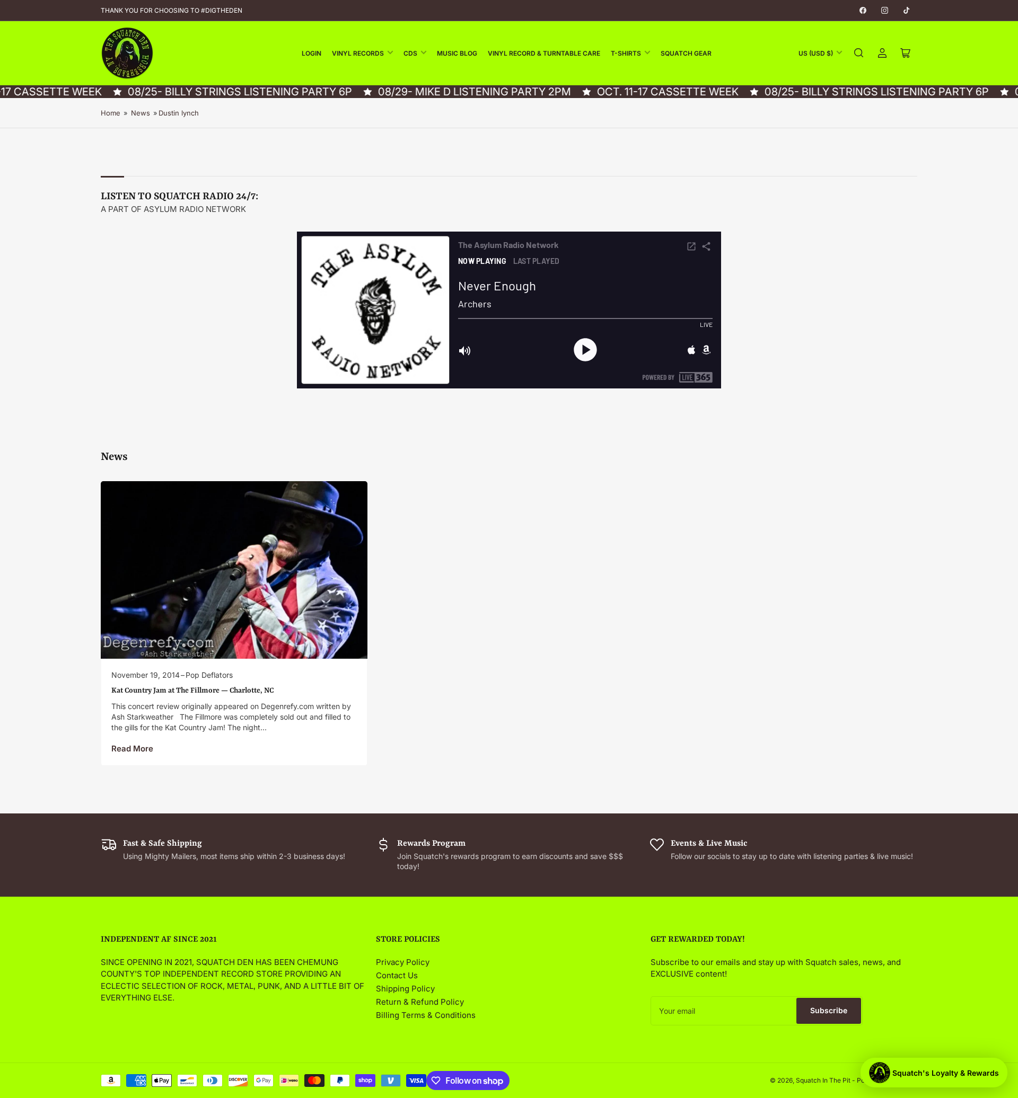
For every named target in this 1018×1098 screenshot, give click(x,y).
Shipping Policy (405, 989)
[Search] (859, 53)
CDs (410, 53)
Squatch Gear (686, 53)
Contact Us (397, 975)
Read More (132, 748)
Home (110, 113)
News (140, 113)
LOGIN (311, 53)
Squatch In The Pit (823, 1080)
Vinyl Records (358, 53)
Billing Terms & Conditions (426, 1015)
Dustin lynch (179, 113)
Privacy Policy (402, 962)
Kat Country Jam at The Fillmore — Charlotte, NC (192, 690)
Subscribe (828, 1010)
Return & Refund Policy (420, 1002)
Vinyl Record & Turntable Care (544, 53)
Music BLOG (457, 53)
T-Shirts (626, 53)
